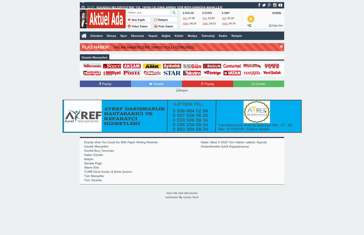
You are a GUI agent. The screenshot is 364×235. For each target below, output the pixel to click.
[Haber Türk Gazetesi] (272, 66)
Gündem (96, 35)
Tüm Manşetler (94, 176)
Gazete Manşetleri (96, 146)
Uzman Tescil (191, 197)
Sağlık (166, 35)
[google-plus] (269, 5)
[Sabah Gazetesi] (152, 72)
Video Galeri (139, 26)
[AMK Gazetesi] (152, 66)
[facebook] (259, 5)
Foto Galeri (165, 26)
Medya (192, 35)
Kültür (179, 35)
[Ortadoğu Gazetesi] (92, 66)
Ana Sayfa (138, 20)
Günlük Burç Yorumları (99, 150)
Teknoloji (208, 35)
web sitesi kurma (188, 193)
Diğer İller (277, 25)
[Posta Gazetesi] (132, 72)
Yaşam (152, 35)
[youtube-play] (280, 5)
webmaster (172, 197)
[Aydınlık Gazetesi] (172, 66)
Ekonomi (137, 35)
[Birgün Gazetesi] (192, 66)
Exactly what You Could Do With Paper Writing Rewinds (121, 142)
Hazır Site (172, 193)
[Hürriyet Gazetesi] (92, 72)
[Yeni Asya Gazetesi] (252, 72)
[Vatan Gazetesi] (232, 72)
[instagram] (275, 5)
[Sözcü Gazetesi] (112, 66)
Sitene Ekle (91, 167)
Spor (123, 35)
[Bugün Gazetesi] (212, 66)
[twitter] (264, 5)
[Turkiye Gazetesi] (212, 72)
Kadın (223, 35)
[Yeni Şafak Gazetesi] (272, 72)
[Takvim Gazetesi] (192, 72)
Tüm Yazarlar (93, 180)
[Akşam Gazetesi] (132, 66)
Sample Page (93, 163)
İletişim (162, 20)
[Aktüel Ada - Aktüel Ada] (103, 18)
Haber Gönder (93, 155)
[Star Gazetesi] (172, 72)
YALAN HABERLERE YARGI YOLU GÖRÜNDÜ (154, 47)
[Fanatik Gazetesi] (252, 66)
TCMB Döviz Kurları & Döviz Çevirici (108, 171)
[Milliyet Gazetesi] (112, 72)
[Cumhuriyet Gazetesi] (232, 66)
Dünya (111, 35)
